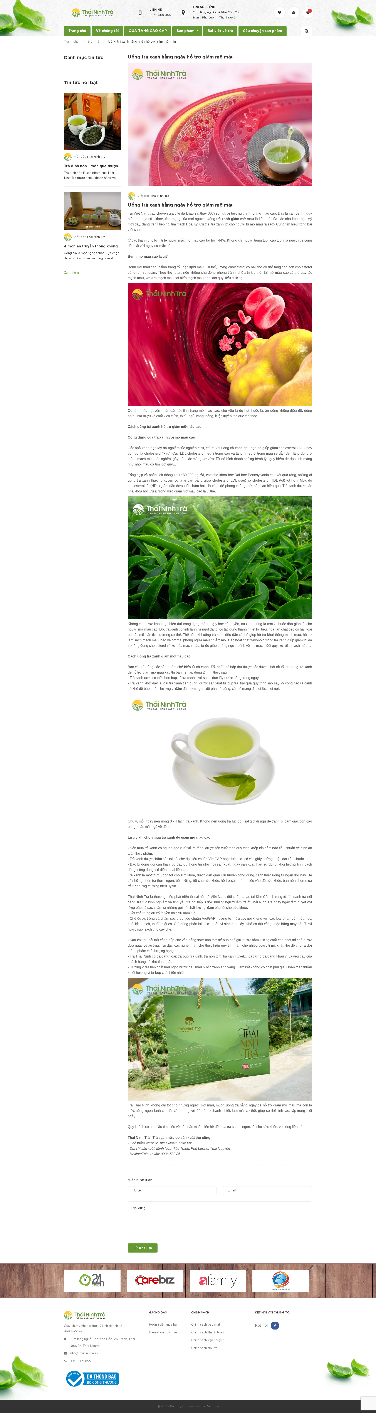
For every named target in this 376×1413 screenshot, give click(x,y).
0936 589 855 (160, 15)
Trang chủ (77, 31)
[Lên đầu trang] (367, 1385)
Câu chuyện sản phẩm (262, 31)
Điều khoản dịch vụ (163, 1332)
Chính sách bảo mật (205, 1324)
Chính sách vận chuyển (208, 1340)
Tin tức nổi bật (81, 83)
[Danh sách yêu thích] (280, 9)
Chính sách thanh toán (207, 1332)
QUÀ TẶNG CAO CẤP (148, 31)
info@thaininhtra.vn (84, 1353)
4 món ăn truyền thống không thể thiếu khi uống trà (111, 246)
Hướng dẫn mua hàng (164, 1324)
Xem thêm (71, 272)
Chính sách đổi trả (204, 1348)
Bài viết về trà (220, 31)
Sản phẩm (186, 31)
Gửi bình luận (142, 1248)
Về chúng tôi (107, 31)
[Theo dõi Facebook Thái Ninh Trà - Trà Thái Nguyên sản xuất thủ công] (275, 1326)
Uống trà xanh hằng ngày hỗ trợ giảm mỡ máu (181, 205)
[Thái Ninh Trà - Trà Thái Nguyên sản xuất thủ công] (84, 1314)
